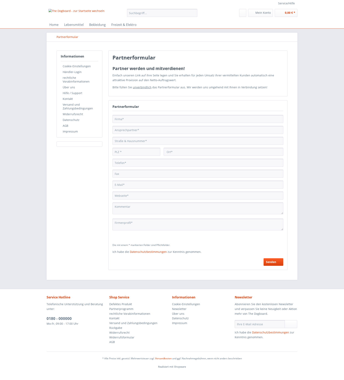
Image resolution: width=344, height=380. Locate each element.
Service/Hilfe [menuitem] (286, 3)
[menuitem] (162, 15)
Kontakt (68, 99)
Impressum (70, 131)
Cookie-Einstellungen (77, 66)
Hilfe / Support (72, 93)
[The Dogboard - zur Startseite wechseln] (77, 14)
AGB (65, 126)
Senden (271, 262)
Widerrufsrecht (73, 114)
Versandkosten (163, 358)
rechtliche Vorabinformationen (76, 79)
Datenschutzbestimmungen (148, 252)
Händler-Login (72, 72)
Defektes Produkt (120, 304)
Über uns (69, 87)
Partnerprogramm (121, 309)
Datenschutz (71, 120)
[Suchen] (193, 13)
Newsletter (179, 309)
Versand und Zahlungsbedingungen (78, 106)
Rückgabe (115, 328)
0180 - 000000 (59, 318)
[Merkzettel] (242, 13)
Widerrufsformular (121, 337)
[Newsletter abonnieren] (291, 324)
